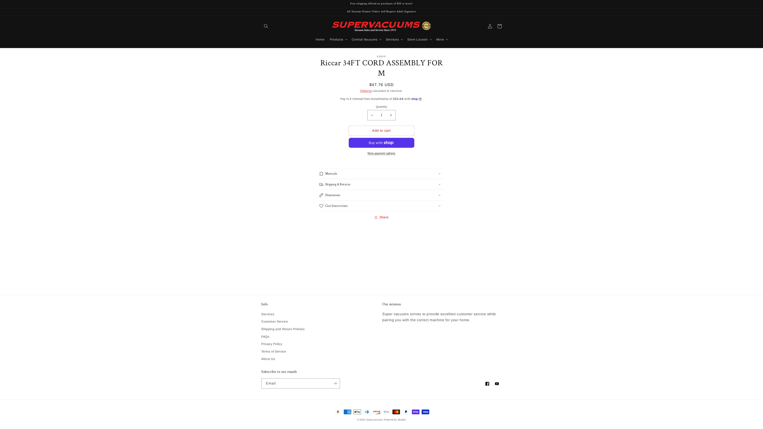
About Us (268, 358)
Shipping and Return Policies (283, 329)
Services (267, 314)
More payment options (381, 153)
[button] (266, 26)
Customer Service (274, 321)
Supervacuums (374, 419)
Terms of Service (273, 351)
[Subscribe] (335, 383)
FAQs (265, 336)
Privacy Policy (271, 344)
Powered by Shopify (395, 419)
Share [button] (384, 217)
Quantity (381, 106)
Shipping (365, 90)
